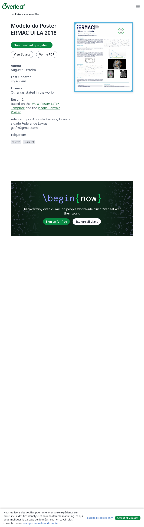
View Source (22, 54)
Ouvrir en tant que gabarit (32, 45)
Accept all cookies (127, 518)
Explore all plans (87, 221)
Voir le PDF (46, 54)
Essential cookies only (100, 517)
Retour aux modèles (25, 14)
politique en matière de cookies (41, 523)
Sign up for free (56, 221)
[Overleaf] (13, 6)
